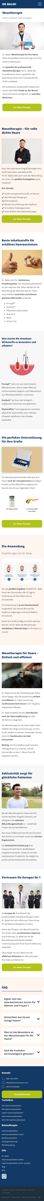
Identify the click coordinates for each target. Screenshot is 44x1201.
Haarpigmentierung (9, 1141)
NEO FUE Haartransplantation (13, 1120)
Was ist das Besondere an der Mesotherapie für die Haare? (19, 1035)
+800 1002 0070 (12, 1079)
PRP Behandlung (8, 1145)
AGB (39, 1197)
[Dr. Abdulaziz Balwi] (9, 4)
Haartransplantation (10, 1131)
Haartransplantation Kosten (13, 1159)
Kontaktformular (22, 1094)
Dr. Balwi (5, 1156)
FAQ (3, 1170)
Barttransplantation (9, 1138)
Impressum (6, 1197)
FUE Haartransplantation (11, 1105)
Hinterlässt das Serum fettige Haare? (17, 1019)
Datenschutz (16, 1197)
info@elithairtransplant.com (17, 1083)
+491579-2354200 (12, 1087)
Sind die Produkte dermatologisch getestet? (19, 1052)
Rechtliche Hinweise (29, 1197)
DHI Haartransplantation (11, 1109)
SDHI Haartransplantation (12, 1116)
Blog (3, 1167)
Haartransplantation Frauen (13, 1134)
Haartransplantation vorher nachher (16, 1163)
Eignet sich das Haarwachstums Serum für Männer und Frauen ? (19, 1002)
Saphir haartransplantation (12, 1113)
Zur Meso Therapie (22, 107)
